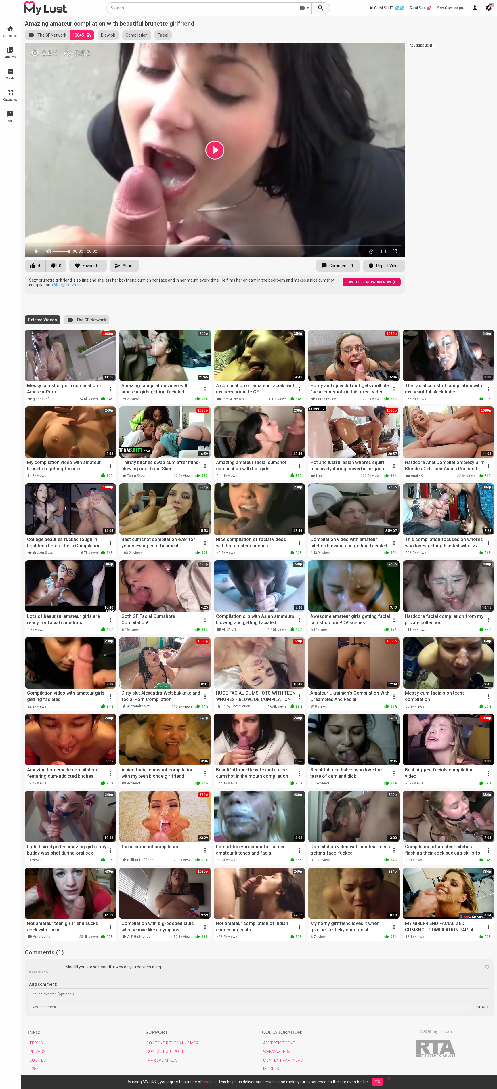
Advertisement (279, 1043)
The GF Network (51, 35)
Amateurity (41, 937)
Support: (157, 1032)
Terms (36, 1043)
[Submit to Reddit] (382, 50)
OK (377, 1082)
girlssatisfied (43, 399)
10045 (78, 35)
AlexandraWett (139, 706)
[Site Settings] (488, 8)
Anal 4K (417, 476)
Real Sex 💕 (420, 8)
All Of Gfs (229, 629)
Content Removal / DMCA (172, 1043)
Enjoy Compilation (236, 706)
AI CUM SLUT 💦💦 (387, 8)
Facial (163, 35)
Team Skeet (136, 476)
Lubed (321, 476)
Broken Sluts (43, 553)
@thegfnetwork (66, 284)
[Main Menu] (8, 8)
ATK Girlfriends (138, 937)
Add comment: (43, 984)
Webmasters (276, 1051)
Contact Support (165, 1051)
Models (271, 1069)
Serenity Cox (326, 399)
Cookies (37, 1060)
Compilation (137, 35)
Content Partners (283, 1060)
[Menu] (475, 8)
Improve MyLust (163, 1060)
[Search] (321, 8)
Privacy (37, 1051)
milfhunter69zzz (140, 860)
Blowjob (108, 35)
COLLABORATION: (282, 1032)
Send (482, 1007)
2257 (34, 1069)
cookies (210, 1082)
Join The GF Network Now (368, 282)
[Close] (388, 1080)
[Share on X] (394, 50)
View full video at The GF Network (333, 49)
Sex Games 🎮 (450, 8)
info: (34, 1032)
